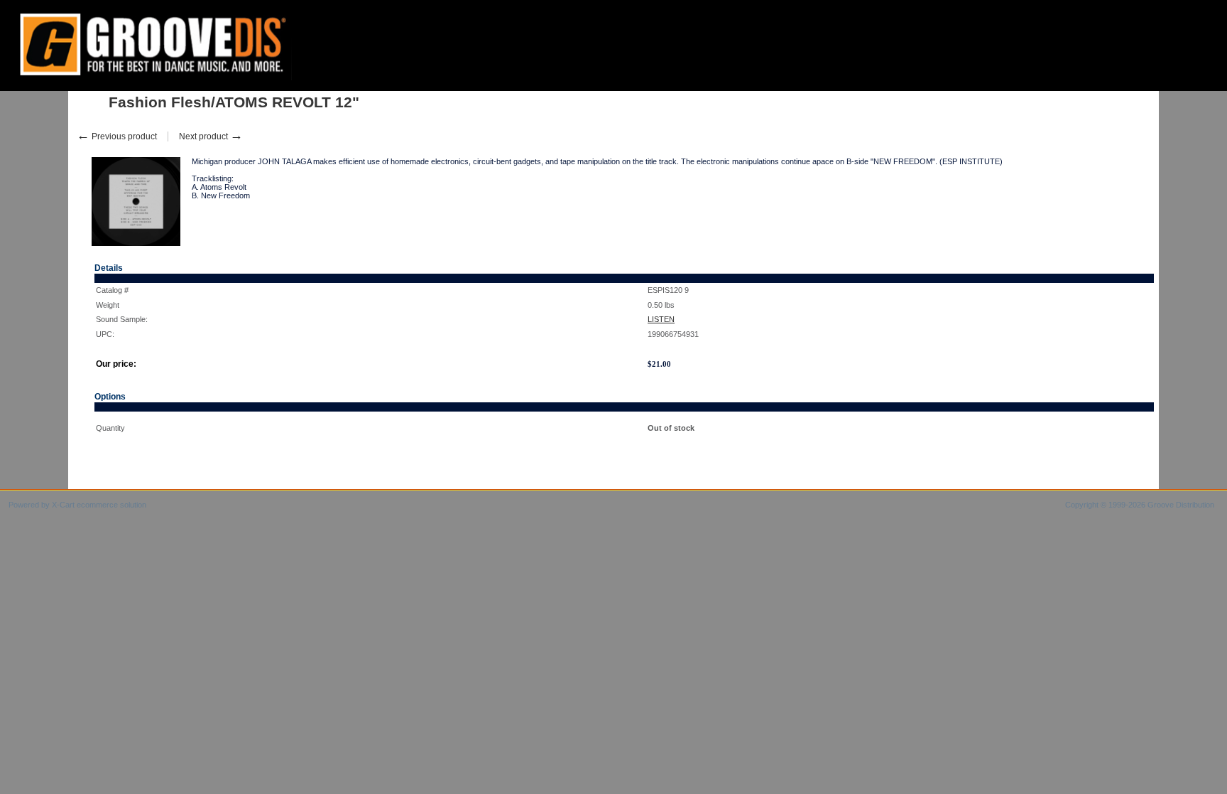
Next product (211, 136)
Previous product (117, 136)
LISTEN (661, 319)
